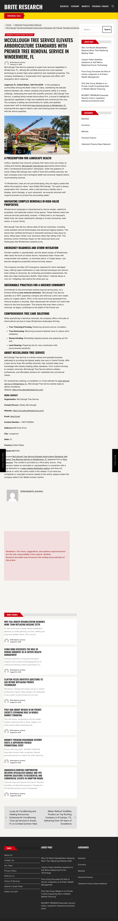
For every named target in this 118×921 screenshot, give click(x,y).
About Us (8, 855)
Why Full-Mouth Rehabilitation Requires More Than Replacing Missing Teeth (24, 623)
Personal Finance (100, 6)
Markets (86, 6)
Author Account (11, 891)
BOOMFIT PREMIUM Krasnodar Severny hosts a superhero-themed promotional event (23, 742)
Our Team (8, 865)
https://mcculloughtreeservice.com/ (27, 390)
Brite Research (23, 6)
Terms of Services (12, 881)
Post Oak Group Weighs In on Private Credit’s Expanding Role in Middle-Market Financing (22, 712)
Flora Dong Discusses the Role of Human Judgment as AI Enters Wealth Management (22, 651)
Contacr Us (9, 860)
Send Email (15, 416)
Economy (75, 6)
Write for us (9, 876)
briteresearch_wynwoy (17, 62)
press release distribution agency (35, 468)
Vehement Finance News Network (19, 34)
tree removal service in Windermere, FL (48, 105)
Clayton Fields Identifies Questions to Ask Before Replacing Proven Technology (23, 682)
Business (64, 6)
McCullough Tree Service (32, 166)
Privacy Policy (10, 871)
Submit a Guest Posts (13, 886)
